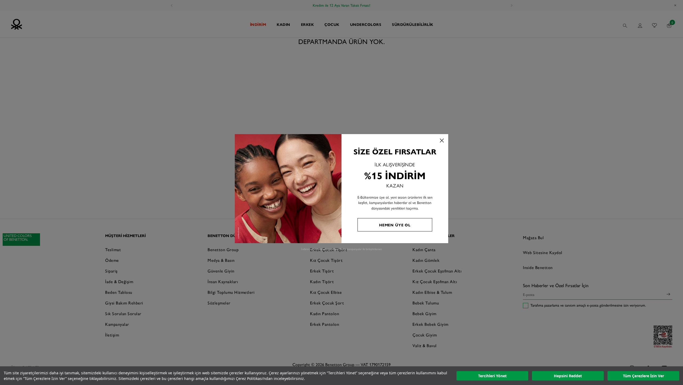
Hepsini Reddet (568, 375)
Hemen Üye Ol (395, 224)
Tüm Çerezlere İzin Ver (643, 375)
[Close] (442, 140)
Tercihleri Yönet (492, 375)
